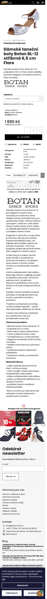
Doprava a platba (9, 500)
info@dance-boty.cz (15, 525)
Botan (15, 115)
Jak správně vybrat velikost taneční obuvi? (22, 565)
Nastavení (22, 585)
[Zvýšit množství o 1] (39, 130)
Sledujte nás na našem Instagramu (24, 408)
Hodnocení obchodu (11, 514)
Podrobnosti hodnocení (15, 43)
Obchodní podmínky (11, 497)
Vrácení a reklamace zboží (13, 494)
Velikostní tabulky (9, 511)
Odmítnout (12, 593)
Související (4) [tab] (19, 175)
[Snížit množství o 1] (27, 130)
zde (3, 579)
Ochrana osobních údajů (12, 502)
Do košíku (25, 137)
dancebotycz (11, 534)
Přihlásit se (11, 476)
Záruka (5, 505)
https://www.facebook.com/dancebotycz (23, 531)
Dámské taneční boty (30, 150)
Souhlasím (33, 593)
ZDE (36, 191)
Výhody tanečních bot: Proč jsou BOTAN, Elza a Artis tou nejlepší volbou (23, 557)
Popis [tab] (8, 175)
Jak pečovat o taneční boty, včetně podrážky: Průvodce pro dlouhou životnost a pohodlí (22, 546)
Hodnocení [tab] (33, 175)
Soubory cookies (9, 508)
